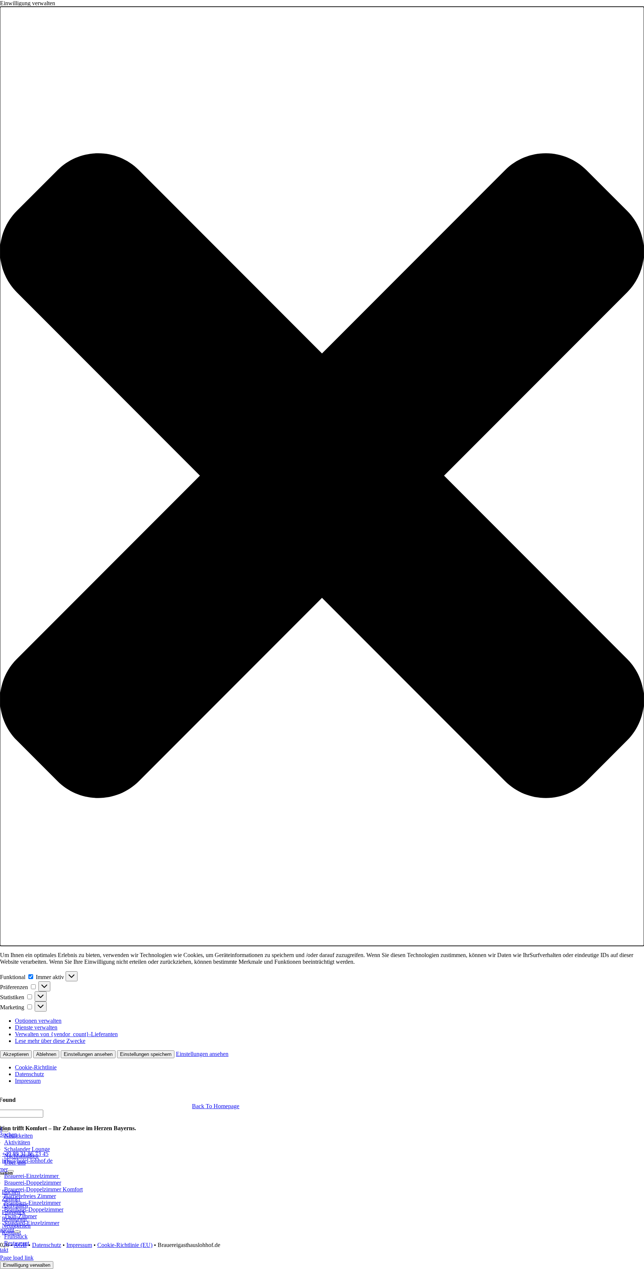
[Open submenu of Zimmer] (11, 1171)
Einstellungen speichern (145, 1054)
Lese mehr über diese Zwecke (50, 1041)
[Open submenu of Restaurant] (17, 1232)
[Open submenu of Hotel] (5, 1131)
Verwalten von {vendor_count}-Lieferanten (66, 1034)
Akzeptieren (16, 1054)
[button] (322, 476)
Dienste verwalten (36, 1027)
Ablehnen (46, 1054)
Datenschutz (29, 1074)
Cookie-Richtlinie (36, 1067)
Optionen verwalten (38, 1021)
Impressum (28, 1081)
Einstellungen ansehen (88, 1054)
